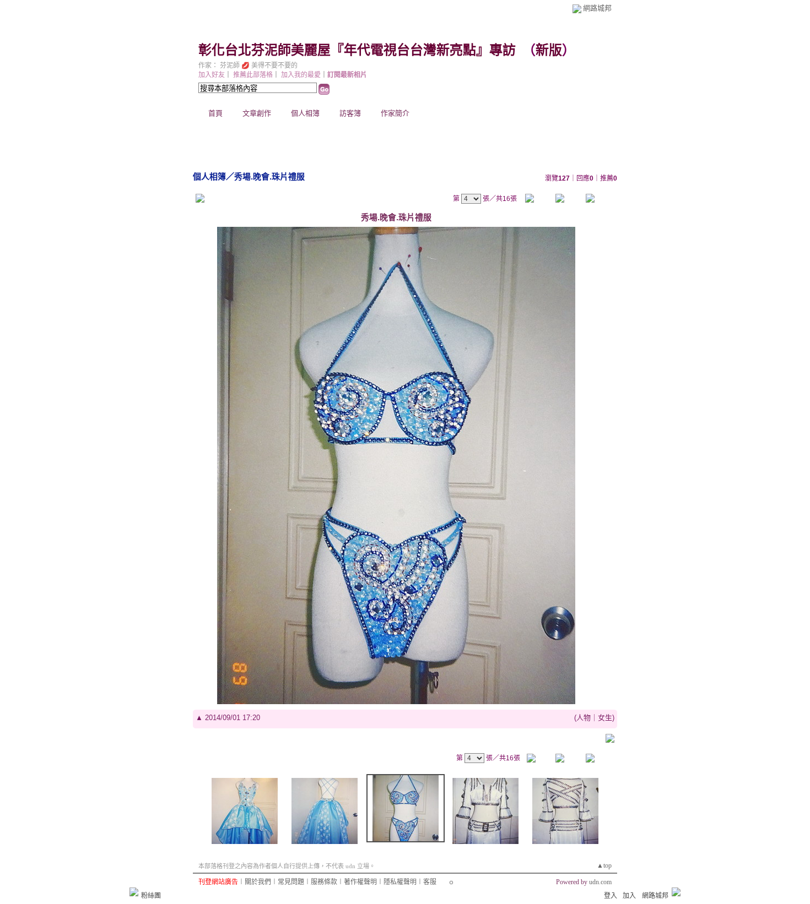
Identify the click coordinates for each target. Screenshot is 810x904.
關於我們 (258, 882)
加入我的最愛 (301, 75)
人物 (583, 718)
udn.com (600, 882)
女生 (605, 718)
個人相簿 (305, 113)
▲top (604, 865)
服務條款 (324, 882)
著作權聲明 (360, 882)
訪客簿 (350, 113)
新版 (549, 50)
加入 (629, 896)
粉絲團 (151, 896)
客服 (429, 882)
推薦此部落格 (253, 75)
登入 (610, 896)
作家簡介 (395, 113)
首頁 (215, 113)
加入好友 (211, 75)
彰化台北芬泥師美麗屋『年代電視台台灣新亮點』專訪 (357, 50)
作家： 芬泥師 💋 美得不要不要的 (248, 65)
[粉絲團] (133, 891)
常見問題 (291, 882)
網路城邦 (597, 8)
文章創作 (256, 113)
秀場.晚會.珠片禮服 (269, 176)
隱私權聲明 (400, 882)
